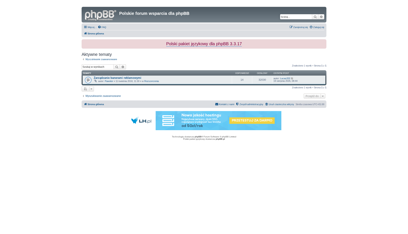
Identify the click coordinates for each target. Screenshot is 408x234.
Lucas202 (285, 78)
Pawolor (109, 81)
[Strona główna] (101, 14)
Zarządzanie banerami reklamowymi (117, 77)
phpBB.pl (220, 139)
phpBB (198, 136)
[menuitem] (102, 27)
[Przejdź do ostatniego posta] (292, 78)
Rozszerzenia (151, 81)
